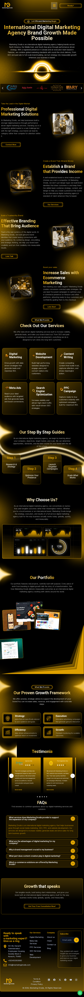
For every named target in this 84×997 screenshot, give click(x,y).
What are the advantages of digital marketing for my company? (32, 842)
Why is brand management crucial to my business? (31, 849)
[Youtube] (71, 980)
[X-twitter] (60, 980)
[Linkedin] (49, 980)
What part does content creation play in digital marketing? (34, 856)
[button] (54, 6)
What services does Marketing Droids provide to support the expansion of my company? (34, 818)
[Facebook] (54, 980)
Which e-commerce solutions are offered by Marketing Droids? (33, 863)
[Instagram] (76, 980)
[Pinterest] (65, 980)
